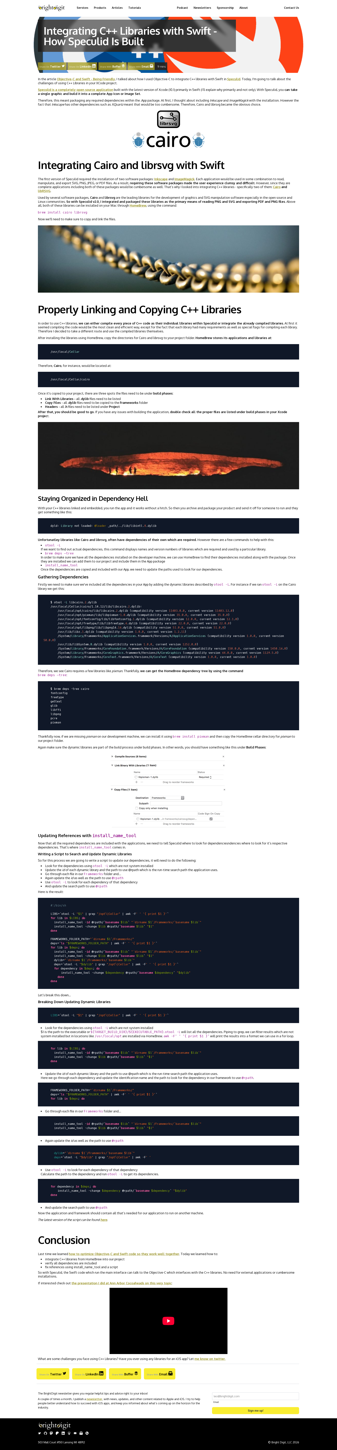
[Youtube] (75, 1433)
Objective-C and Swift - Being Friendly (86, 79)
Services (82, 7)
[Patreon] (57, 1433)
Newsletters (202, 7)
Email (216, 1402)
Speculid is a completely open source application (75, 90)
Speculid (233, 79)
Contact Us (291, 7)
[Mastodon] (51, 1433)
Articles (117, 7)
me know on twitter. (210, 1359)
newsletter (94, 1399)
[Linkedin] (63, 1433)
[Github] (45, 1433)
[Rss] (87, 1433)
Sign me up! (255, 1410)
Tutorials (134, 7)
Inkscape (161, 179)
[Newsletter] (81, 1433)
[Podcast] (69, 1433)
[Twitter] (39, 1433)
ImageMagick (184, 179)
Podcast (182, 7)
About (243, 7)
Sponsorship (225, 7)
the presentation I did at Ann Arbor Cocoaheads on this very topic (121, 1283)
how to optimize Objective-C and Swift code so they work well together (124, 1254)
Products (100, 7)
